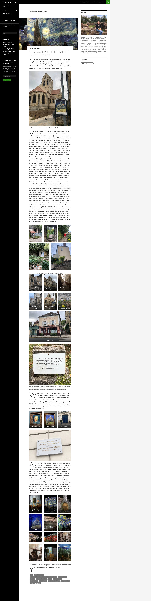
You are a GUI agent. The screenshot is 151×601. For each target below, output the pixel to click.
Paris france (34, 581)
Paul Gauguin (43, 581)
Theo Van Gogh (65, 581)
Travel (39, 48)
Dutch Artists (62, 576)
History (34, 48)
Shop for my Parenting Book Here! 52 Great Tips (93, 2)
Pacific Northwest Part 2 (9, 17)
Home (4, 10)
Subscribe (7, 80)
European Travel (41, 579)
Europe (33, 579)
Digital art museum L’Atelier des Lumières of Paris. (43, 576)
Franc (50, 579)
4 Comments (46, 55)
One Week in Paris (7, 13)
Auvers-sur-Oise (39, 574)
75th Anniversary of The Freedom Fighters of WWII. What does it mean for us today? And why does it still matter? (9, 51)
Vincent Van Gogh (35, 583)
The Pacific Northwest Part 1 (10, 21)
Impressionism (57, 579)
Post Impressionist (54, 581)
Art (30, 48)
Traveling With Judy (10, 2)
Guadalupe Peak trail (7, 42)
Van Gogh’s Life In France (48, 51)
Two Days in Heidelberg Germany (8, 25)
